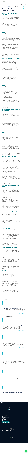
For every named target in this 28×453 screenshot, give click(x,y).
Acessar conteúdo (21, 313)
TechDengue (7, 430)
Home (3, 426)
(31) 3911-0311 (16, 432)
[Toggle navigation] (25, 1)
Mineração (3, 406)
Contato (3, 427)
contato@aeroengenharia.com (19, 427)
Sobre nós (7, 426)
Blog (2, 430)
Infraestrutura (4, 408)
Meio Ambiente (4, 409)
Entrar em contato (6, 422)
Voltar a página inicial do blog (14, 6)
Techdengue (4, 413)
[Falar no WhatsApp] (26, 451)
